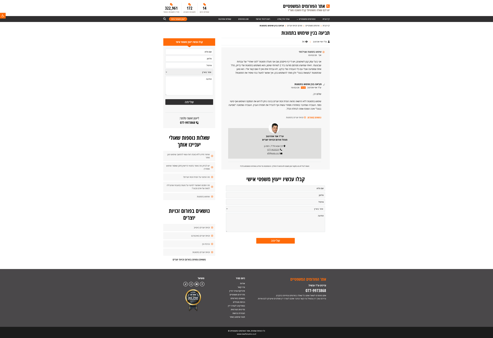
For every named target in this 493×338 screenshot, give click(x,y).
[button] (3, 15)
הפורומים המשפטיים (306, 19)
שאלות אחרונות (224, 19)
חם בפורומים (243, 19)
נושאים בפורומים (238, 298)
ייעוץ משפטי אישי (178, 19)
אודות (242, 283)
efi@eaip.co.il (273, 153)
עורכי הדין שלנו (283, 19)
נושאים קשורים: (314, 117)
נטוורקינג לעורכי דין (236, 305)
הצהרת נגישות (239, 313)
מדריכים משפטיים (237, 294)
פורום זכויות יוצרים (294, 25)
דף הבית (326, 19)
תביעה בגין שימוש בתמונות (272, 25)
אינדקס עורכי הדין (237, 290)
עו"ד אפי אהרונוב (320, 41)
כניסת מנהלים (239, 302)
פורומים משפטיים (312, 25)
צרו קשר (241, 287)
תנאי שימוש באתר (237, 317)
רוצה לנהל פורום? (263, 19)
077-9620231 (273, 149)
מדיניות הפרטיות (238, 309)
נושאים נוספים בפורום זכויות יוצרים (189, 259)
